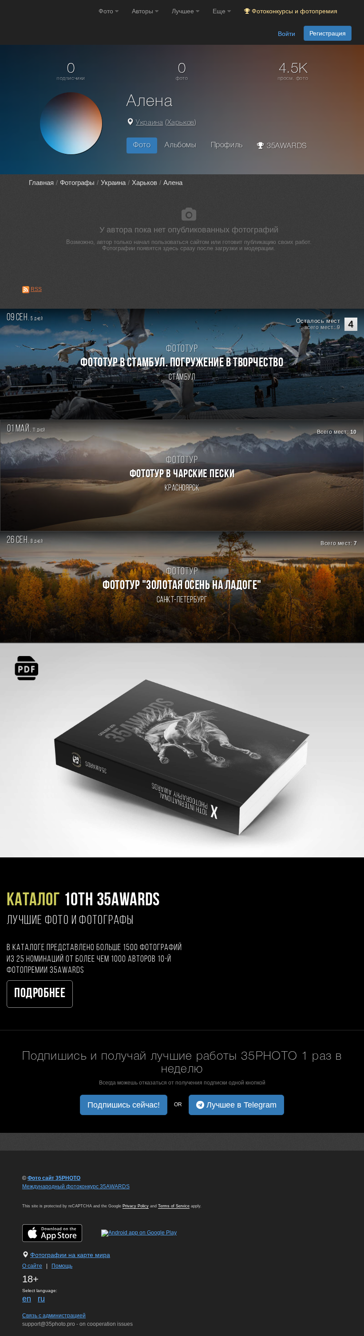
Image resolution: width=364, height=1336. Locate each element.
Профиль (227, 145)
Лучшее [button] (184, 11)
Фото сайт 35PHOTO (54, 1178)
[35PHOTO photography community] (48, 11)
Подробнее (39, 994)
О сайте (32, 1266)
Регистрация (327, 33)
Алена (172, 182)
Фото (141, 145)
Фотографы (77, 182)
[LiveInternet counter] (41, 1195)
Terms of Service (174, 1206)
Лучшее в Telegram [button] (240, 1104)
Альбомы (180, 145)
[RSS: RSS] (25, 289)
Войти (286, 34)
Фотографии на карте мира (70, 1254)
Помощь (61, 1266)
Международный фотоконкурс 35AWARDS (76, 1186)
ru (41, 1298)
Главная (41, 182)
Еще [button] (220, 11)
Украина (149, 123)
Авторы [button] (143, 11)
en (26, 1298)
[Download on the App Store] (61, 1233)
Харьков (180, 123)
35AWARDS (285, 146)
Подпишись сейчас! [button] (123, 1104)
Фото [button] (107, 11)
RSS (36, 289)
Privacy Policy (136, 1206)
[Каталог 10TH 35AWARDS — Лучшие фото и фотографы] (182, 750)
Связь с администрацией (54, 1315)
